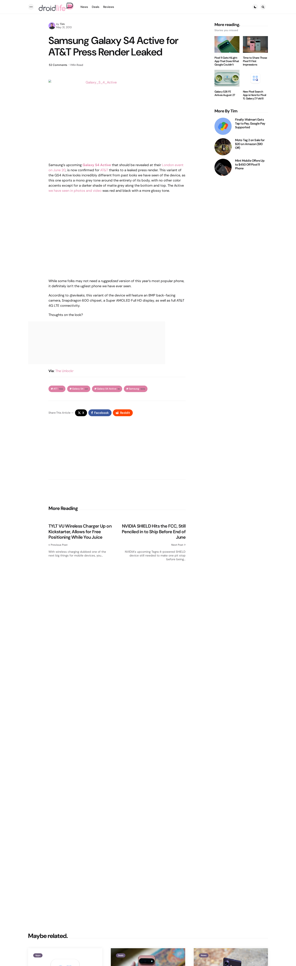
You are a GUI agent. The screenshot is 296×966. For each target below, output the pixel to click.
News (203, 955)
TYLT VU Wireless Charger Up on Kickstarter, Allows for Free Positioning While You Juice (80, 531)
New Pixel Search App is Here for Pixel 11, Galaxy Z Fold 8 (254, 95)
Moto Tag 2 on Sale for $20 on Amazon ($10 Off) (249, 144)
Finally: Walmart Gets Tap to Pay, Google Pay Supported (250, 123)
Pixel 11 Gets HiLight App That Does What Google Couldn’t (226, 61)
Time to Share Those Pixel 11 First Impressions (255, 61)
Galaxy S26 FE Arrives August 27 (224, 93)
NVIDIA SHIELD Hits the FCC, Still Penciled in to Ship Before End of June (154, 531)
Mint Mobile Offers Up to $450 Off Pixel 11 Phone (249, 164)
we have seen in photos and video (75, 190)
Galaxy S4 (80, 388)
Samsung (137, 388)
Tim (62, 24)
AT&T (104, 170)
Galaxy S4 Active (108, 388)
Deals (120, 955)
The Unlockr (64, 371)
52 (58, 65)
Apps (37, 955)
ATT (58, 388)
